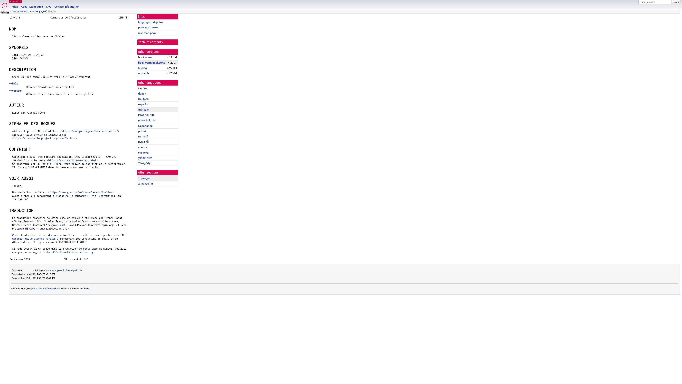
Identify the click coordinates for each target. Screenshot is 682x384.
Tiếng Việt (144, 163)
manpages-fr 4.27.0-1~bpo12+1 (65, 270)
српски (142, 147)
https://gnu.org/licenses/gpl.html (72, 160)
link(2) (17, 185)
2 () (145, 183)
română (143, 136)
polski (142, 131)
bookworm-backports (22, 11)
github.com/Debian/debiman (45, 288)
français (143, 109)
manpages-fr (41, 11)
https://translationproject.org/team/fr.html (45, 138)
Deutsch (143, 99)
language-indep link (150, 22)
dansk (142, 93)
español (143, 104)
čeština (142, 88)
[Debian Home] (4, 7)
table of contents (151, 42)
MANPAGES (15, 1)
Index (14, 6)
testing (142, 68)
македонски (146, 115)
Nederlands (145, 125)
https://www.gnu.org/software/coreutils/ (89, 131)
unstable (143, 73)
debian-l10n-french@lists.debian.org (68, 252)
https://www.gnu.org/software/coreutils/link (81, 192)
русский (143, 141)
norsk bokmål (147, 120)
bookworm (145, 57)
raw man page (147, 33)
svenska (143, 152)
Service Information (66, 6)
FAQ (48, 6)
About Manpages (32, 6)
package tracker (148, 27)
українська (145, 158)
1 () (144, 178)
